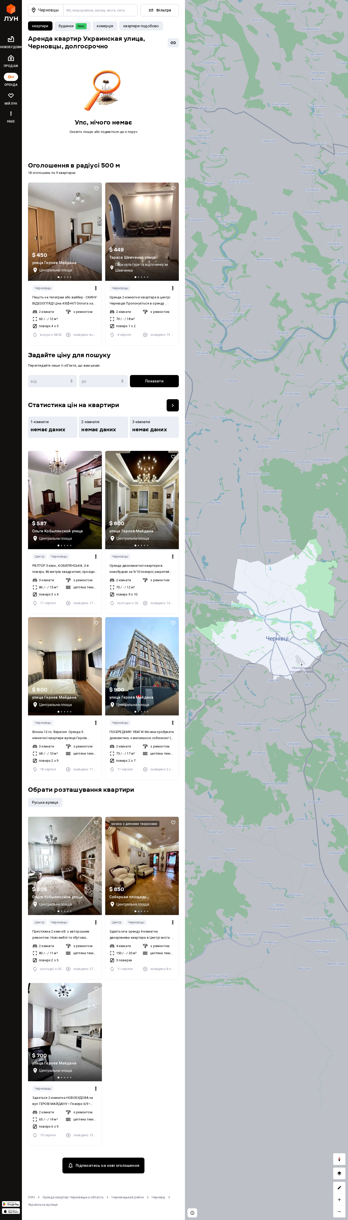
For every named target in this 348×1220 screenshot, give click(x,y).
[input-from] (52, 381)
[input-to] (103, 381)
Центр (40, 556)
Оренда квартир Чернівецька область (73, 1197)
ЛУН (31, 1197)
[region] (266, 610)
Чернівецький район (127, 1197)
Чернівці (158, 1197)
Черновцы (43, 288)
